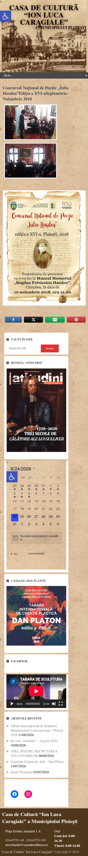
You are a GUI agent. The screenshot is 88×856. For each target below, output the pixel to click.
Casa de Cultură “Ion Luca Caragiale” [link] (44, 14)
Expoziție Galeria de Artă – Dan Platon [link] (37, 761)
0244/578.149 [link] (36, 840)
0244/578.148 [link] (14, 840)
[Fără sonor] (54, 704)
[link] (5, 16)
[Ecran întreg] (61, 704)
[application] (36, 691)
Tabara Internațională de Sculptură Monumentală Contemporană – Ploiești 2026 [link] (37, 730)
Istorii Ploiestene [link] (22, 772)
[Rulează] (12, 704)
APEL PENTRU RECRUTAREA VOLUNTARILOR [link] (34, 753)
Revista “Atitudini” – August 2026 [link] (34, 740)
